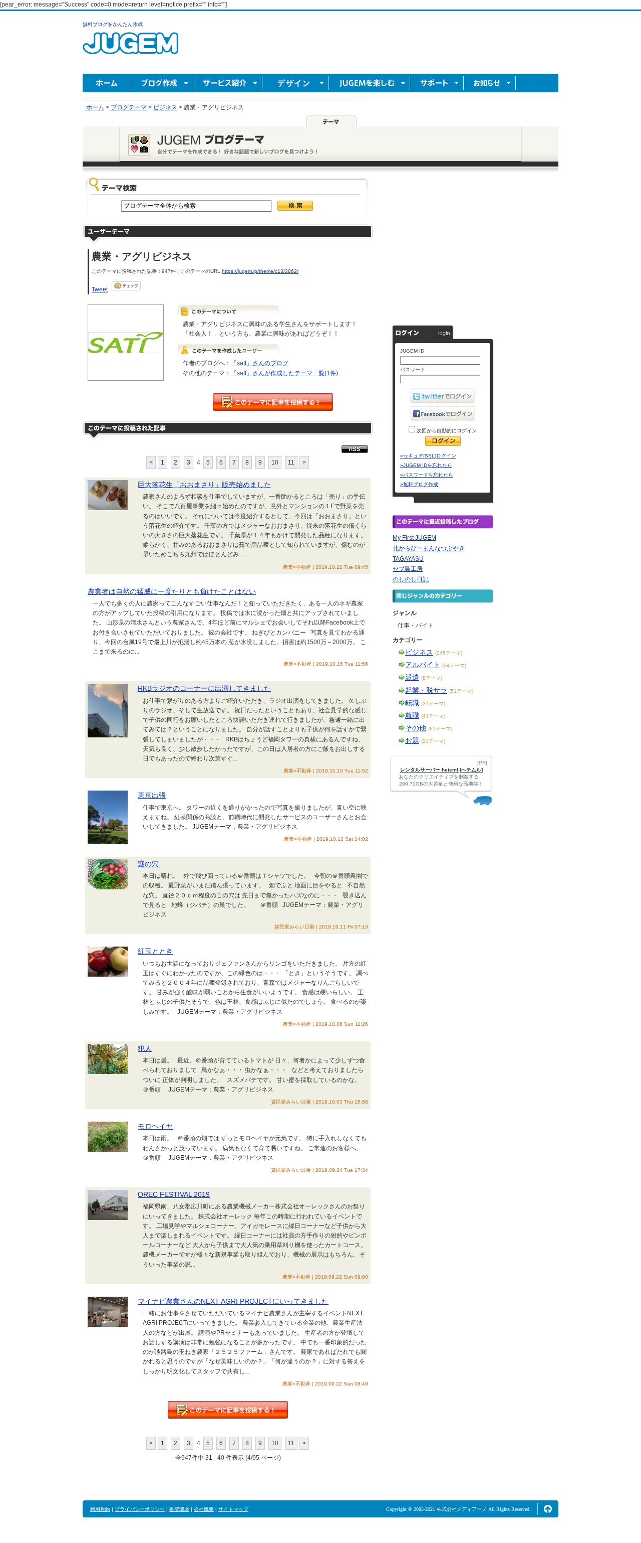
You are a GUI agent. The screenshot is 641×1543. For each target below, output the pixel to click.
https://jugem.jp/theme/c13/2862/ (260, 271)
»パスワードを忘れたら (426, 475)
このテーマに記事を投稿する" (228, 1410)
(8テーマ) (431, 678)
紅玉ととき (155, 951)
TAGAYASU (408, 558)
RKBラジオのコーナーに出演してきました (204, 688)
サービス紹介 (227, 83)
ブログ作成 (162, 83)
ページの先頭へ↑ (547, 1508)
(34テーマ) (454, 665)
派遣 (412, 677)
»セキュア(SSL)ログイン (428, 455)
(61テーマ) (440, 728)
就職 (412, 715)
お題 (412, 740)
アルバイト (422, 665)
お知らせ (490, 83)
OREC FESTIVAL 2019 (174, 1194)
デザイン (295, 83)
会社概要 (204, 1509)
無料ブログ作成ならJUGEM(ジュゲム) (130, 49)
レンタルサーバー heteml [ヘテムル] (441, 770)
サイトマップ (233, 1509)
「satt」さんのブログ (259, 363)
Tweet (100, 289)
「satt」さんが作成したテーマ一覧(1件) (284, 373)
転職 (412, 703)
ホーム (107, 83)
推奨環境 (179, 1509)
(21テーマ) (433, 741)
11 (291, 462)
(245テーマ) (448, 653)
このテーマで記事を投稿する (273, 402)
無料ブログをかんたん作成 (113, 24)
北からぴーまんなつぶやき (429, 548)
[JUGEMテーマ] (331, 120)
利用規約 (100, 1509)
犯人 (145, 1048)
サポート (437, 83)
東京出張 (152, 795)
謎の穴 (148, 864)
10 (274, 462)
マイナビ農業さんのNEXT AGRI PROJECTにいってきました (233, 1301)
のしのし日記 (411, 579)
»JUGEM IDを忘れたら (426, 465)
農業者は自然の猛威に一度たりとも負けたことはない (172, 591)
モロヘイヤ (155, 1126)
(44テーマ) (433, 716)
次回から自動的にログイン (446, 430)
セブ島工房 (408, 568)
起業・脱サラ (426, 690)
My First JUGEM (414, 537)
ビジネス (419, 652)
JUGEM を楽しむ (369, 83)
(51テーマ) (461, 691)
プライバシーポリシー (140, 1509)
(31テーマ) (433, 703)
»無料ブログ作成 (419, 484)
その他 (415, 728)
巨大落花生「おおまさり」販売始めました (204, 485)
